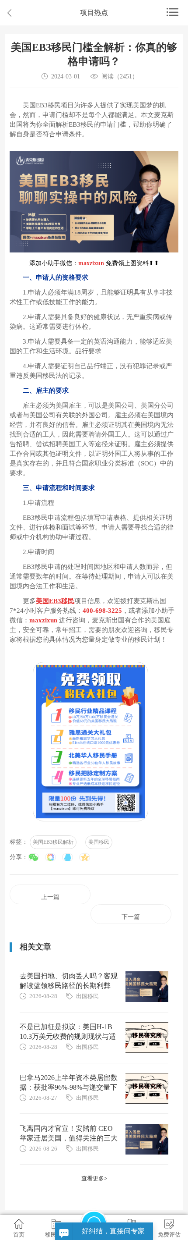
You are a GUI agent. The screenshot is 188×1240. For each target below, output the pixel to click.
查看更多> (94, 1178)
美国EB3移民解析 (53, 842)
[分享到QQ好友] (67, 857)
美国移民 (98, 842)
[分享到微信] (33, 857)
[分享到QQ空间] (84, 857)
